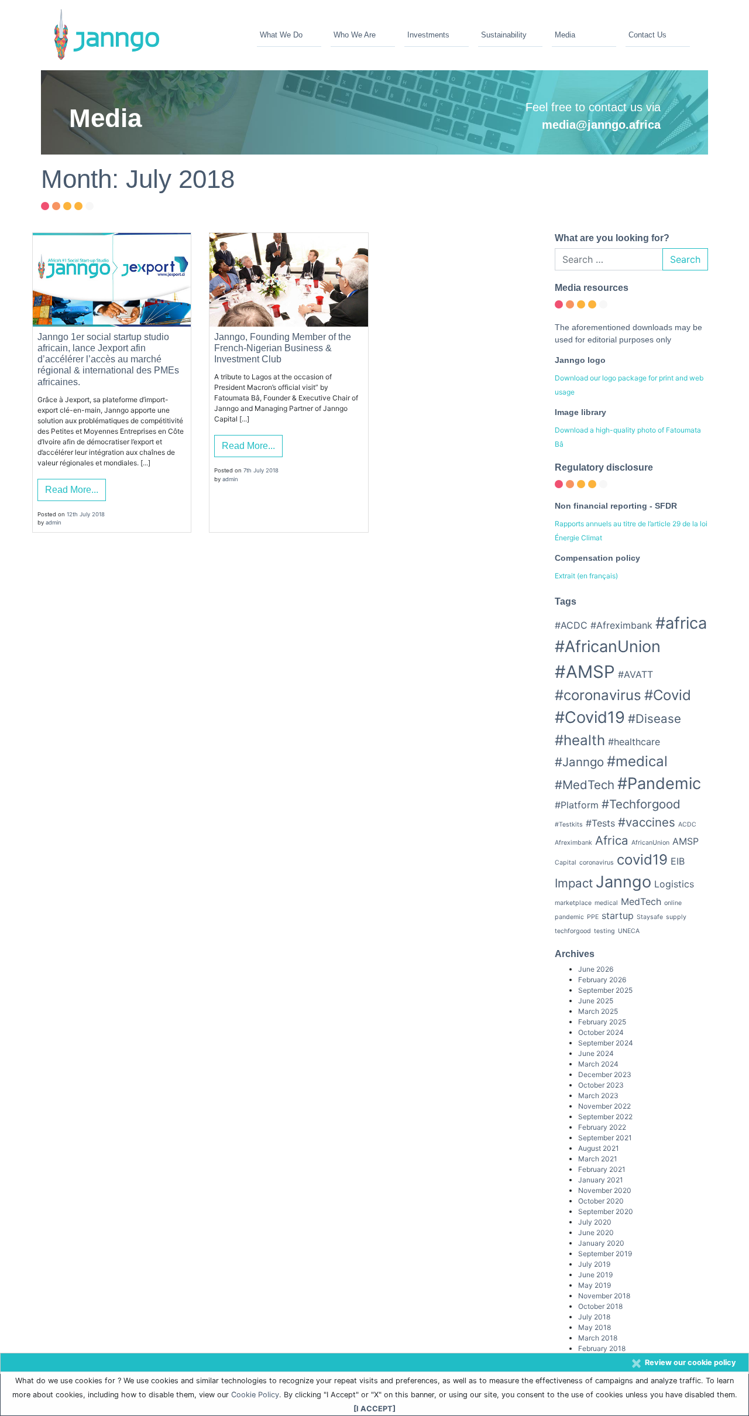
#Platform (577, 805)
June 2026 (595, 969)
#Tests (600, 823)
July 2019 (594, 1264)
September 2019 (605, 1253)
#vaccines (646, 822)
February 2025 (602, 1021)
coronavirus (596, 862)
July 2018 (594, 1316)
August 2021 (598, 1148)
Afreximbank (573, 842)
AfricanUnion (650, 842)
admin (53, 522)
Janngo (623, 882)
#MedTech (584, 784)
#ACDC (571, 625)
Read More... (71, 490)
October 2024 (601, 1032)
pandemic (569, 917)
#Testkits (569, 824)
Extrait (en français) (586, 575)
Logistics (674, 884)
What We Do (281, 34)
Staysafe (650, 917)
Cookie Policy (255, 1394)
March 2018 (597, 1337)
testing (604, 931)
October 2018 (600, 1306)
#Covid (667, 695)
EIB (678, 861)
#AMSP (585, 671)
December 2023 (604, 1074)
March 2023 (598, 1095)
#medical (637, 761)
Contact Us (647, 34)
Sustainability (504, 34)
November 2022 (604, 1106)
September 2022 (605, 1116)
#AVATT (635, 674)
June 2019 (595, 1274)
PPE (593, 917)
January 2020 (601, 1243)
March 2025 (598, 1011)
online (673, 903)
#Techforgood (641, 804)
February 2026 (602, 979)
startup (618, 915)
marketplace (573, 903)
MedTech (641, 901)
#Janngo (579, 762)
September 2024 (605, 1042)
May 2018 (594, 1327)
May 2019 (594, 1285)
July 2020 (594, 1222)
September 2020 (605, 1211)
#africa (681, 623)
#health (580, 740)
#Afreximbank (621, 625)
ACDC (687, 824)
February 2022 (602, 1127)
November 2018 (604, 1295)
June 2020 (596, 1232)
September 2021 (605, 1137)
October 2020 (601, 1200)
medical (606, 903)
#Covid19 (590, 717)
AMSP (685, 841)
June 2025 (595, 1000)
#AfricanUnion (608, 646)
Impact (574, 883)
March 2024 (598, 1064)
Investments (428, 34)
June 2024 (596, 1053)
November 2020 (604, 1190)
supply (676, 917)
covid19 (642, 859)
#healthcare (634, 742)
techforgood (573, 931)
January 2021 (600, 1179)
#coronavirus (598, 695)
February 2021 (602, 1169)
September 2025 (605, 990)
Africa (611, 840)
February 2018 (602, 1348)
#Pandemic (659, 783)
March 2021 (597, 1158)
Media (565, 34)
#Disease (654, 718)
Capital (565, 862)
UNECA (629, 931)
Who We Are (355, 34)
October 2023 (601, 1085)
